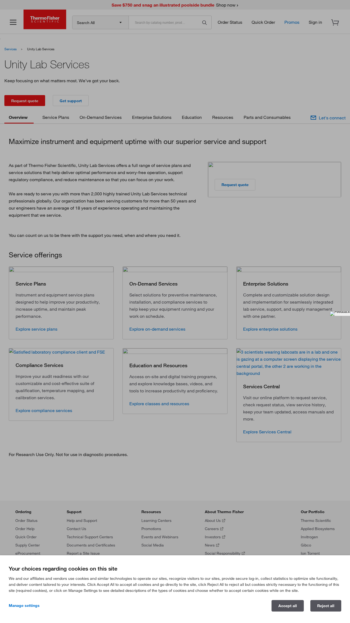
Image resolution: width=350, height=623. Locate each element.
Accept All (287, 605)
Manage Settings (24, 605)
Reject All (325, 605)
